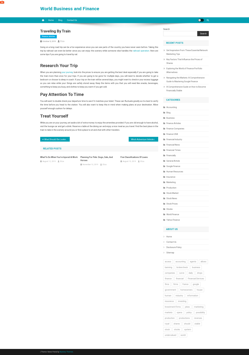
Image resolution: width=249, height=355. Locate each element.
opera (179, 312)
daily (191, 273)
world (183, 335)
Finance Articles (48, 36)
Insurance (170, 177)
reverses (198, 318)
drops (199, 273)
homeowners (186, 290)
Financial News (173, 145)
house (199, 290)
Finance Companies (175, 128)
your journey (67, 72)
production (170, 318)
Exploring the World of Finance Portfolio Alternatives (184, 70)
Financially (171, 155)
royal (167, 324)
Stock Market (172, 193)
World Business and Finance (69, 8)
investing (182, 301)
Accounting (171, 107)
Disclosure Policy (174, 247)
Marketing (171, 182)
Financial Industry (174, 139)
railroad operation (141, 51)
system (187, 329)
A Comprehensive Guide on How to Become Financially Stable (186, 89)
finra (167, 284)
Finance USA (172, 134)
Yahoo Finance (173, 220)
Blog (60, 20)
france (185, 284)
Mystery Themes (66, 352)
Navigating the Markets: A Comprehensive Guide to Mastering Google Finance (185, 80)
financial (180, 278)
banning (168, 267)
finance (168, 278)
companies (170, 273)
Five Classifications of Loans (134, 157)
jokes (187, 307)
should (187, 324)
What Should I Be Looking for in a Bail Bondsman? (57, 139)
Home (51, 20)
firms (175, 284)
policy (189, 312)
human (168, 295)
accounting (181, 261)
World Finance (172, 214)
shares (177, 324)
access (168, 261)
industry (179, 295)
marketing (198, 307)
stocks (177, 329)
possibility (200, 312)
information (192, 295)
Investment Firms (173, 307)
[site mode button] (201, 20)
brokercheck (182, 267)
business (196, 267)
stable (197, 324)
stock (167, 329)
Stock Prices (172, 204)
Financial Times (173, 150)
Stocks (169, 209)
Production (171, 188)
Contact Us (72, 20)
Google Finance (173, 166)
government (170, 290)
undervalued (170, 335)
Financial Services (196, 278)
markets (168, 312)
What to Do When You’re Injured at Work (59, 157)
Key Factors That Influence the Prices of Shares (184, 61)
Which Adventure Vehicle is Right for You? (144, 139)
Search (166, 29)
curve (181, 273)
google (196, 284)
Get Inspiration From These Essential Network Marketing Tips (187, 52)
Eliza (62, 41)
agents (193, 261)
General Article (173, 161)
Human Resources (174, 171)
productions (184, 318)
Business (170, 118)
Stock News (171, 198)
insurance (169, 301)
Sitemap (170, 252)
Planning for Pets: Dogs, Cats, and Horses (96, 158)
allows (203, 261)
